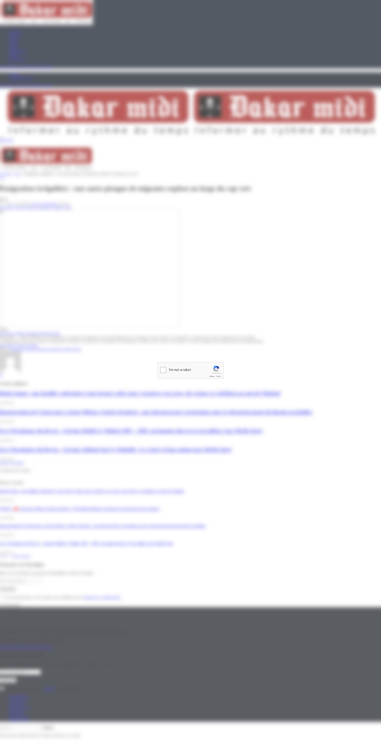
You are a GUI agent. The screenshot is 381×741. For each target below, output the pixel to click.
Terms (218, 376)
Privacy (212, 376)
